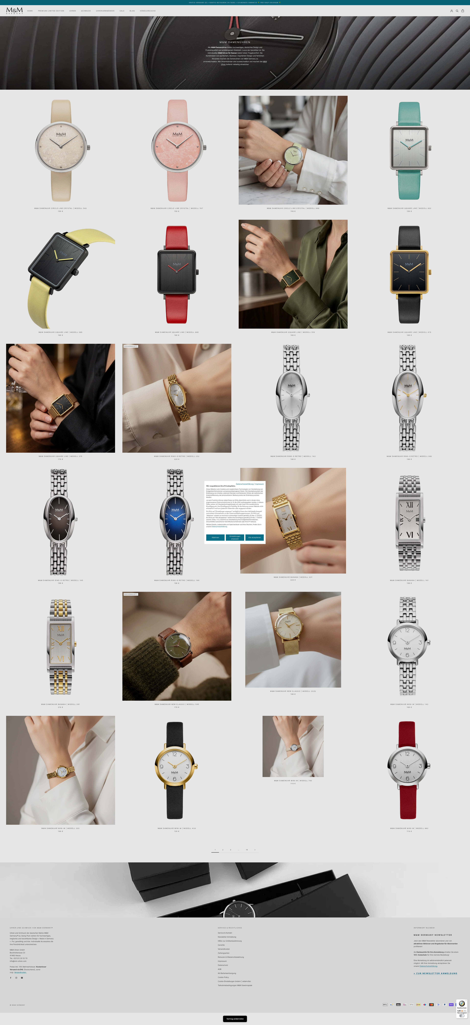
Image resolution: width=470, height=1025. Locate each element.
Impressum (259, 484)
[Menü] (466, 1000)
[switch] (461, 1015)
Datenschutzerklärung (244, 484)
